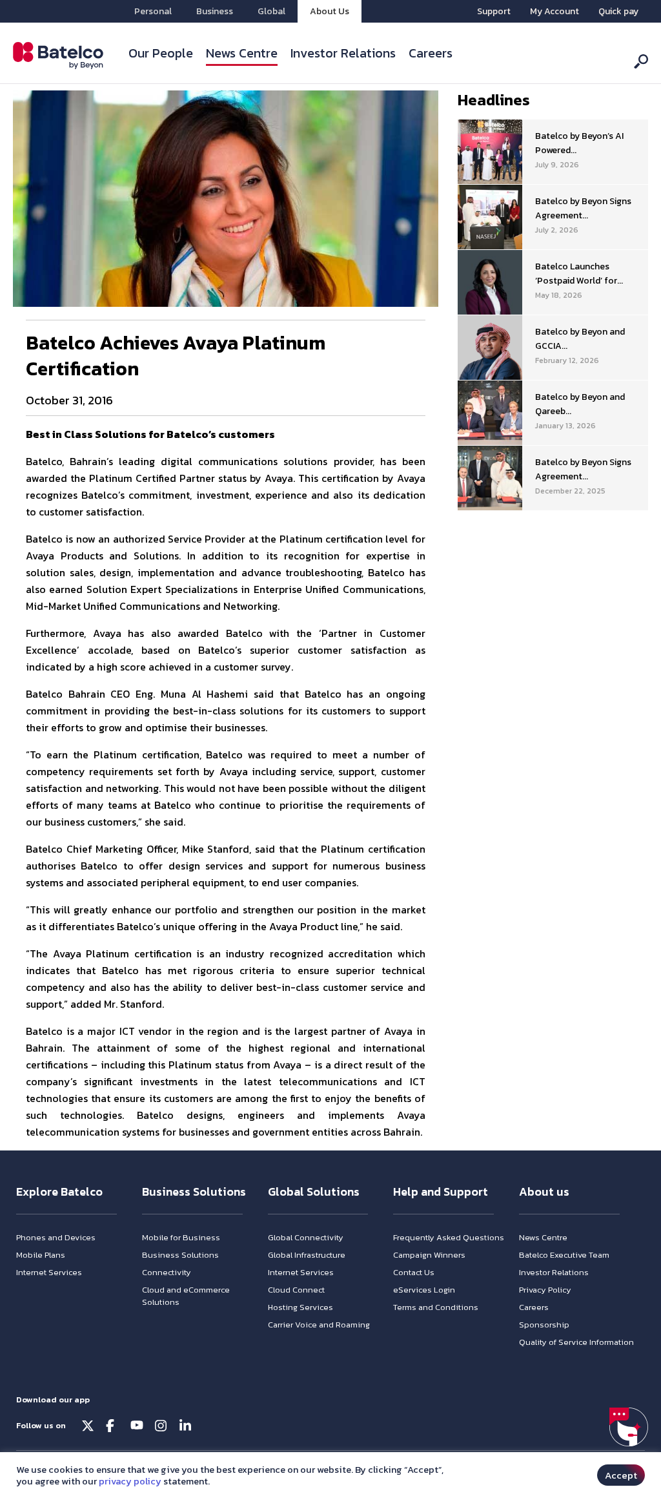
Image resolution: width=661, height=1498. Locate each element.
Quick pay (618, 11)
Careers (431, 53)
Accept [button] (621, 1475)
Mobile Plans (40, 1255)
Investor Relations (343, 53)
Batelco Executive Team (564, 1255)
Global (271, 11)
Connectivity (166, 1272)
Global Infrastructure (306, 1255)
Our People (160, 53)
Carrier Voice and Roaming (319, 1324)
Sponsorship (544, 1324)
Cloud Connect (296, 1290)
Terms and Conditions (435, 1307)
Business (214, 11)
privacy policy (130, 1481)
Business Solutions (180, 1255)
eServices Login (424, 1290)
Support (494, 11)
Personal (153, 11)
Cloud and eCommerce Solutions (186, 1296)
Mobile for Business (181, 1237)
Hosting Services (300, 1307)
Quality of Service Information (576, 1342)
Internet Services (49, 1272)
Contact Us (413, 1272)
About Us (329, 11)
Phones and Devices (56, 1237)
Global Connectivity (305, 1237)
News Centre (242, 53)
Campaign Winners (429, 1255)
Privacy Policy (545, 1290)
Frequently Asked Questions (448, 1237)
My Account (554, 11)
